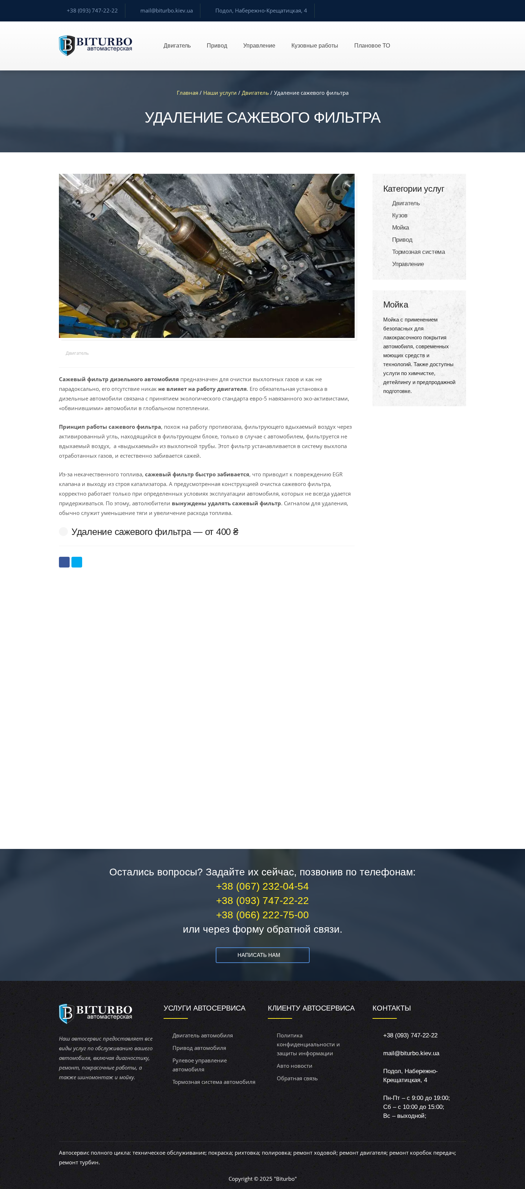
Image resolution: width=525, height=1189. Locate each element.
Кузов (400, 215)
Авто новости (294, 1065)
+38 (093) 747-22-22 (92, 10)
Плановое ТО (372, 46)
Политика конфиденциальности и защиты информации (308, 1044)
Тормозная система (418, 252)
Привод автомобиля (199, 1047)
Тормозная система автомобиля (213, 1081)
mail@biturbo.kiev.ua (166, 10)
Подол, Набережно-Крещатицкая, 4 (261, 10)
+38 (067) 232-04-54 (262, 886)
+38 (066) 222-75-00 (262, 914)
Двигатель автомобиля (202, 1035)
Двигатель (177, 46)
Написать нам (259, 955)
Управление (259, 46)
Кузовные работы (314, 46)
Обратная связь (297, 1078)
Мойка (400, 227)
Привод (217, 46)
